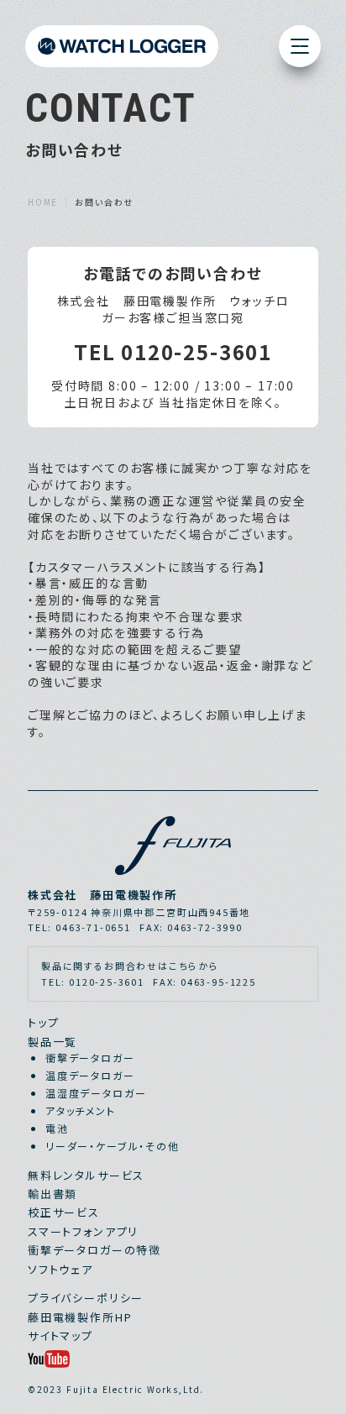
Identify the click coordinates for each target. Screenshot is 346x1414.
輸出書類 (52, 1194)
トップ (43, 1022)
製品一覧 (52, 1042)
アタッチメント (80, 1110)
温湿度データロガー (95, 1093)
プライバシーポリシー (86, 1298)
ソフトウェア (60, 1269)
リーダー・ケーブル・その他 (112, 1146)
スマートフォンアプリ (83, 1231)
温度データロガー (90, 1075)
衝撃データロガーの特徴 (94, 1250)
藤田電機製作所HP (80, 1317)
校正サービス (64, 1212)
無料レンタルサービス (86, 1175)
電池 (57, 1128)
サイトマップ (60, 1335)
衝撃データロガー (90, 1057)
